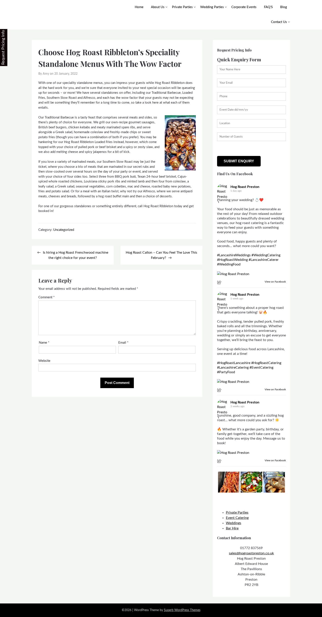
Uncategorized (63, 230)
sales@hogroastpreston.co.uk (251, 553)
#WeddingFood (229, 264)
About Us (158, 7)
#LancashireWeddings (234, 255)
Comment (46, 297)
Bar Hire (232, 528)
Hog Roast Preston (244, 187)
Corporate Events (244, 7)
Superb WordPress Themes (182, 610)
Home (139, 7)
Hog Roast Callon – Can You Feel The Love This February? (161, 255)
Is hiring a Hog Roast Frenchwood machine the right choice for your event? (75, 255)
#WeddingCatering (265, 255)
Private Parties (182, 7)
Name (44, 342)
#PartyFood (226, 372)
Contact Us (279, 22)
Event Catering (237, 518)
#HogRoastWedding (232, 260)
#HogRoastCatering (266, 363)
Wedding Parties (212, 7)
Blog (283, 7)
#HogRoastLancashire (233, 363)
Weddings (233, 523)
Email (123, 342)
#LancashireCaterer (264, 260)
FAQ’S (268, 7)
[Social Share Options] (220, 282)
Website (44, 360)
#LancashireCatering (233, 367)
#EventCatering (261, 367)
